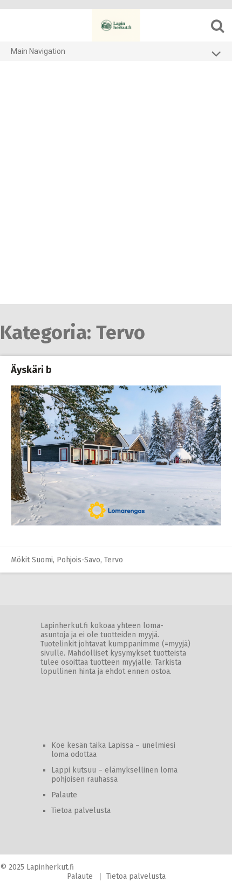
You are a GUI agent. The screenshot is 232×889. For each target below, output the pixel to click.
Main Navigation (38, 51)
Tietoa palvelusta (81, 810)
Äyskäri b (31, 370)
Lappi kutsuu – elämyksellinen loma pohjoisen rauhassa (114, 775)
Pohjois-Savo (78, 559)
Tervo (113, 559)
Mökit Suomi (32, 559)
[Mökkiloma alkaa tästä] (116, 25)
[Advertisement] (116, 183)
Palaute (64, 795)
